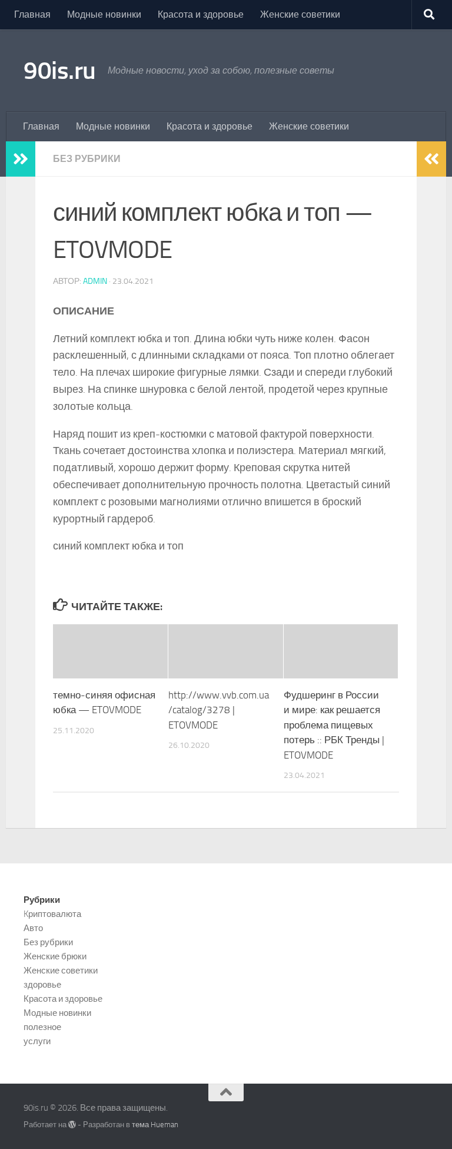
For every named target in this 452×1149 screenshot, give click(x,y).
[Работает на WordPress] (72, 1124)
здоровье (42, 984)
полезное (42, 1027)
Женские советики (300, 14)
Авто (33, 928)
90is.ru (60, 70)
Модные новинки (104, 14)
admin (95, 281)
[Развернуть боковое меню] (20, 159)
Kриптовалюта (52, 914)
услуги (37, 1041)
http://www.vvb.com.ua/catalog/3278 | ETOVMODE (218, 710)
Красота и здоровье (201, 14)
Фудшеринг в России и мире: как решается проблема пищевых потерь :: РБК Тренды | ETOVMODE (334, 725)
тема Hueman (155, 1124)
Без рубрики (87, 158)
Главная (32, 14)
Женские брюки (55, 956)
